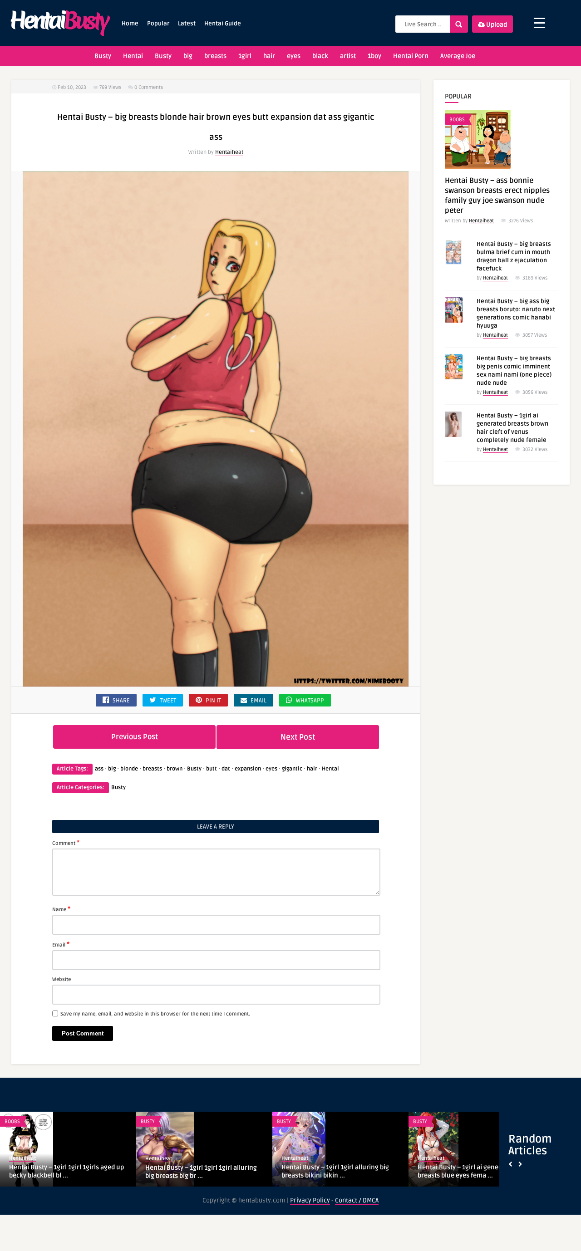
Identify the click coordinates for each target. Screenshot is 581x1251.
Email (60, 944)
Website (61, 979)
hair (269, 56)
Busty (102, 56)
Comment (65, 843)
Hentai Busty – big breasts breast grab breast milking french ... (337, 1172)
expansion (248, 768)
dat (226, 768)
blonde (129, 768)
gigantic (292, 768)
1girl (244, 56)
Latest (187, 23)
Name (61, 909)
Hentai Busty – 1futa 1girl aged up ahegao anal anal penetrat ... (195, 1171)
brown (174, 768)
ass (99, 768)
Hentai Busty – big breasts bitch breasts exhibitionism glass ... (67, 1171)
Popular (158, 23)
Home (130, 23)
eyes (293, 56)
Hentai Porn (410, 56)
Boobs (457, 120)
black (320, 56)
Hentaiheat (229, 152)
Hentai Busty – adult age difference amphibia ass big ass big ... (470, 1171)
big (187, 56)
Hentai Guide (222, 23)
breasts (215, 56)
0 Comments (148, 87)
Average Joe (457, 56)
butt (211, 768)
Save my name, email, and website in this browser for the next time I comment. (155, 1014)
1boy (374, 56)
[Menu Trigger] (539, 22)
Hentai (133, 56)
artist (348, 56)
